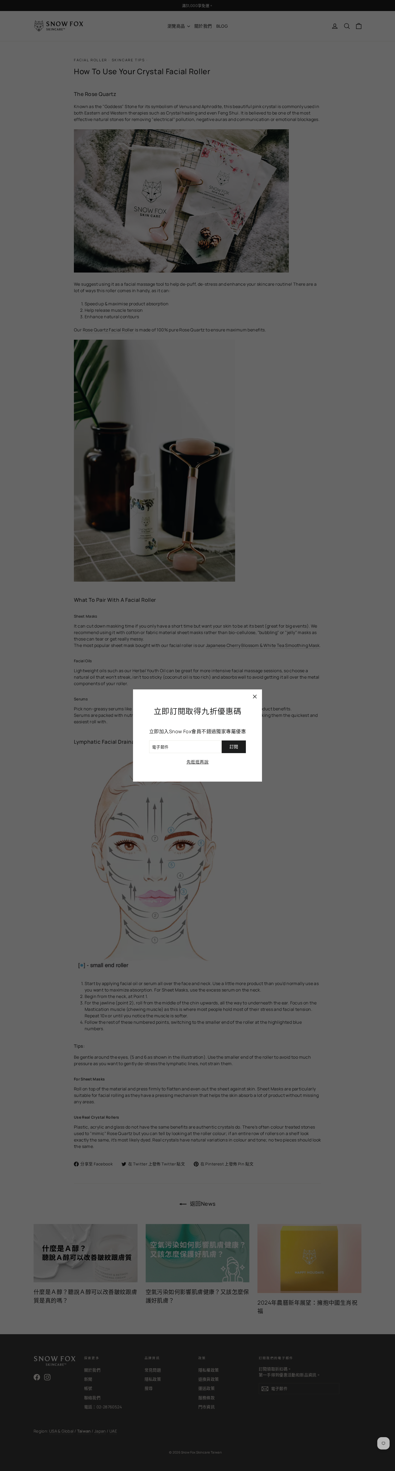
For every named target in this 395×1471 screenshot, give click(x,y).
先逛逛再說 (197, 762)
